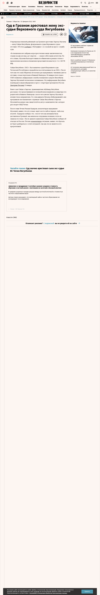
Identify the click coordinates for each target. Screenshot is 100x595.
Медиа (66, 6)
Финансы (40, 6)
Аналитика (55, 10)
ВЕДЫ (5, 10)
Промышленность (79, 10)
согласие (36, 591)
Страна (70, 10)
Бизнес (24, 6)
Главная (9, 21)
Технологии (58, 6)
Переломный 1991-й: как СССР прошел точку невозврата (37, 17)
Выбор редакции (11, 17)
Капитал (63, 10)
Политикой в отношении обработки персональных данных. (48, 593)
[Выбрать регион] (81, 3)
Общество (16, 21)
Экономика (31, 6)
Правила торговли (15, 10)
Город (38, 10)
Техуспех (90, 10)
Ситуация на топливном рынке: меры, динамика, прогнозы (75, 17)
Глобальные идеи (14, 6)
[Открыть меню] (97, 3)
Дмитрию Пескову (17, 85)
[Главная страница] (48, 3)
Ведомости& (46, 10)
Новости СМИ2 (11, 217)
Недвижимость (75, 6)
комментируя (36, 121)
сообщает (28, 47)
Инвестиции (49, 6)
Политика (85, 6)
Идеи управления (28, 10)
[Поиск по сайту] (85, 3)
